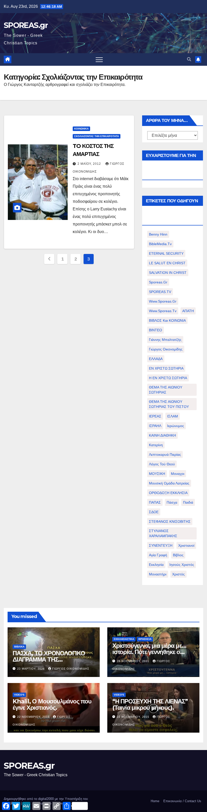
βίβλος (178, 555)
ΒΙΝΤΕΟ (155, 330)
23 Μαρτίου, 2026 (31, 668)
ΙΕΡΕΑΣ (155, 416)
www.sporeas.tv (162, 311)
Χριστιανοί (186, 545)
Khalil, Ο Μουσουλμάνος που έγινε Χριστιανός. (52, 704)
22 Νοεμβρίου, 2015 (33, 716)
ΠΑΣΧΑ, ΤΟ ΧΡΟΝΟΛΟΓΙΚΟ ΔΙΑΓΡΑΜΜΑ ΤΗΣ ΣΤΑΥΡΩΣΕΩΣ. (49, 659)
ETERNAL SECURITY (166, 253)
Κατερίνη (156, 445)
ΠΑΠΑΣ (155, 502)
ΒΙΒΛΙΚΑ (19, 646)
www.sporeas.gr (162, 301)
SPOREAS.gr (26, 25)
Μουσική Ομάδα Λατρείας (169, 483)
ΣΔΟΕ (154, 512)
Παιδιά (188, 502)
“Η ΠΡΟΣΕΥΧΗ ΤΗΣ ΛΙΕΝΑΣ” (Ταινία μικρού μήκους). (150, 704)
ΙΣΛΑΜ (172, 416)
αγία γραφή (158, 555)
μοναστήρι (157, 574)
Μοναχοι (177, 474)
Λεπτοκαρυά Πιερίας (165, 454)
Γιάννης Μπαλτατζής (165, 340)
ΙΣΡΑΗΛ (155, 426)
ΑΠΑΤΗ (188, 311)
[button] (189, 59)
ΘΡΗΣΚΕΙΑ (144, 639)
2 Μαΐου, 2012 (89, 164)
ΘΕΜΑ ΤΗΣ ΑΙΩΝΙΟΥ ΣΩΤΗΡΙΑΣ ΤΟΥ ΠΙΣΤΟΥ (169, 404)
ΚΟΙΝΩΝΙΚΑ (81, 128)
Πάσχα (172, 502)
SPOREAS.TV (160, 292)
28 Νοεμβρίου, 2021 (133, 661)
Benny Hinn (158, 234)
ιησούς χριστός (181, 565)
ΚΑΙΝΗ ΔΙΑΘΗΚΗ (162, 435)
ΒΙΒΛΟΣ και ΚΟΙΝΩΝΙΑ (167, 320)
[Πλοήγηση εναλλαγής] (99, 59)
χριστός (178, 574)
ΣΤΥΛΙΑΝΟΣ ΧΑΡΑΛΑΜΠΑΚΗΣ (163, 533)
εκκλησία (156, 565)
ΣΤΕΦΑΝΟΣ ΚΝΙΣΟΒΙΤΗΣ (170, 521)
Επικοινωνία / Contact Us (182, 801)
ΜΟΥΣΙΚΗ (157, 474)
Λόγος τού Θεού (162, 464)
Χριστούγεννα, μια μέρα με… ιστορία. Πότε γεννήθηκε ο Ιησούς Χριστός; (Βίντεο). (149, 652)
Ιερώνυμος (175, 426)
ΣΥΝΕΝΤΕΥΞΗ (160, 545)
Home (155, 801)
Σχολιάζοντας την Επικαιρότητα (96, 136)
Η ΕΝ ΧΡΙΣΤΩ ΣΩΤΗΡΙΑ (168, 378)
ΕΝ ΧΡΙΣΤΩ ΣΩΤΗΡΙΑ (166, 368)
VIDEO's (19, 694)
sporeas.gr (158, 282)
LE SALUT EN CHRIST (167, 263)
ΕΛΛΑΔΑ (156, 359)
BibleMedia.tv (160, 244)
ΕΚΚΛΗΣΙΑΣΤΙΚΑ (124, 639)
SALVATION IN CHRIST (168, 273)
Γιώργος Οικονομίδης (166, 349)
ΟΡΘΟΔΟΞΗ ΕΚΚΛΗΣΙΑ (168, 493)
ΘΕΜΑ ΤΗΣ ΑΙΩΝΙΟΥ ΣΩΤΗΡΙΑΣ (165, 389)
